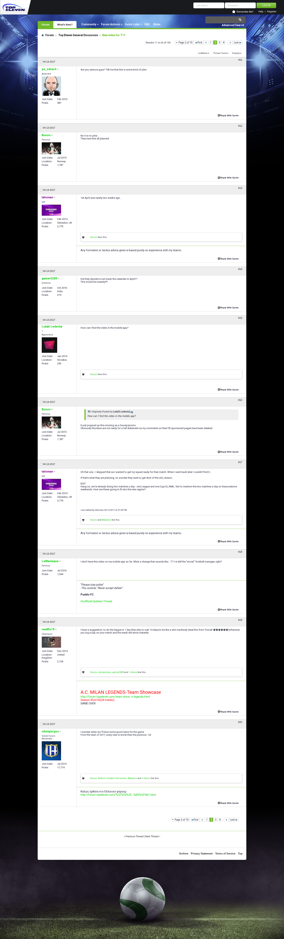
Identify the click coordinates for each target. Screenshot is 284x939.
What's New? (65, 24)
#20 (240, 722)
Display (236, 53)
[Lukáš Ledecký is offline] (49, 345)
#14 (240, 269)
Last (236, 42)
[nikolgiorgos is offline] (51, 750)
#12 (240, 126)
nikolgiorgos (104, 672)
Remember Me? (245, 11)
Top (240, 853)
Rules (157, 24)
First (200, 42)
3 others (146, 778)
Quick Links (132, 24)
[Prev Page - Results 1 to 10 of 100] (206, 42)
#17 (240, 462)
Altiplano (106, 520)
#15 (240, 318)
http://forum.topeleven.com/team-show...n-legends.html (115, 696)
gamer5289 (118, 672)
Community (88, 24)
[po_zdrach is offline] (51, 86)
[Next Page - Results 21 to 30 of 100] (230, 42)
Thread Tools (220, 53)
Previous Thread (134, 836)
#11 (240, 60)
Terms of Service (225, 853)
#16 (240, 400)
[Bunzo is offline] (51, 148)
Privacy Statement (202, 853)
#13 (240, 188)
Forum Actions (110, 24)
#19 (240, 620)
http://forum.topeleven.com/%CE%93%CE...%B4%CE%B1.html (118, 794)
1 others (133, 672)
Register (271, 12)
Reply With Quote (230, 115)
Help (260, 12)
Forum (45, 24)
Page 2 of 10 (185, 42)
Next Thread (151, 836)
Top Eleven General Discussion (78, 35)
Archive (183, 853)
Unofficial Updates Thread (96, 601)
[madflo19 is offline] (51, 642)
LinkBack (202, 53)
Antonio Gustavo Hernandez (112, 778)
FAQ (147, 24)
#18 (240, 552)
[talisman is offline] (51, 210)
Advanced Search (233, 25)
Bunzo (93, 237)
